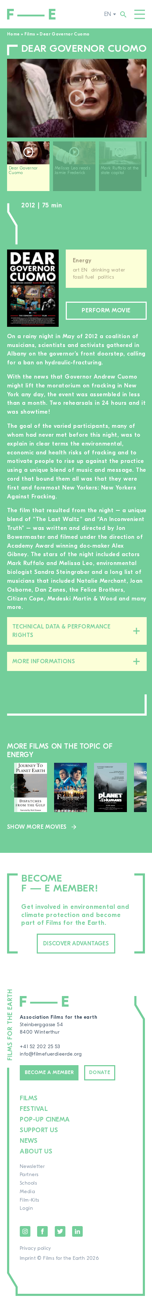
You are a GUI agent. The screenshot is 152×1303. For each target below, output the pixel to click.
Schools (28, 1183)
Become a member (49, 1072)
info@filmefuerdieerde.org (51, 1054)
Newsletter (32, 1166)
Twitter (60, 1231)
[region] (77, 168)
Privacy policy (35, 1248)
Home (13, 34)
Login (26, 1208)
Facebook (42, 1231)
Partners (29, 1175)
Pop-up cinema (45, 1119)
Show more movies (37, 827)
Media (27, 1192)
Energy (82, 260)
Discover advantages (76, 943)
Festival (34, 1109)
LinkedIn (77, 1231)
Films (29, 34)
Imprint (28, 1258)
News (28, 1141)
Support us (39, 1130)
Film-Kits (29, 1200)
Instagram (25, 1231)
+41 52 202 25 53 (40, 1047)
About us (36, 1151)
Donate (100, 1072)
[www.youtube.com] (77, 98)
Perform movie (106, 310)
